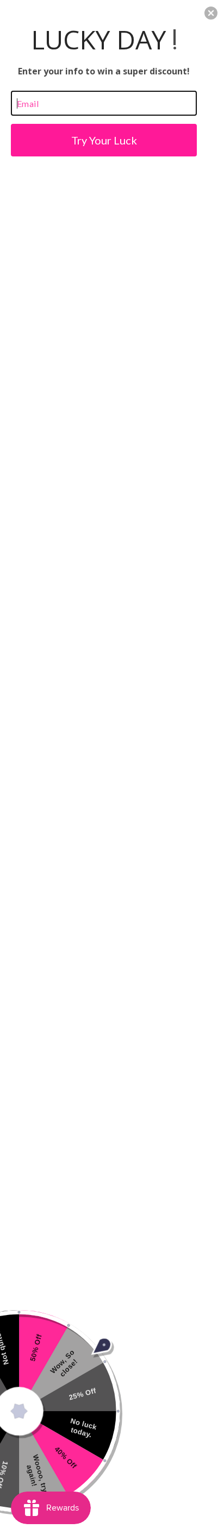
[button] (210, 13)
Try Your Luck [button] (104, 140)
